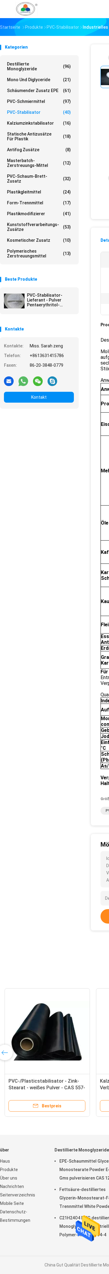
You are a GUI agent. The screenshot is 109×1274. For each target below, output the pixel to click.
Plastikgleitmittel (39, 192)
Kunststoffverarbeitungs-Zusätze (39, 227)
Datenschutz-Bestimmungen (15, 1216)
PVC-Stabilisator (39, 112)
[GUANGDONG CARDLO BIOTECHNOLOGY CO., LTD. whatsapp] (23, 381)
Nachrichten (12, 1186)
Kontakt (39, 397)
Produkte (9, 1169)
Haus (5, 1161)
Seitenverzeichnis (17, 1195)
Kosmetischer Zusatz (39, 240)
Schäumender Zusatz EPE (39, 90)
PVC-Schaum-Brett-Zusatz (39, 179)
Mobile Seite (12, 1203)
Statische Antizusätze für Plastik (39, 136)
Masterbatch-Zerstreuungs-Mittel (39, 163)
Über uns (8, 1178)
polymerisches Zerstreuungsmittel (39, 253)
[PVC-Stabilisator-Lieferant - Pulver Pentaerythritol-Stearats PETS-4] (14, 301)
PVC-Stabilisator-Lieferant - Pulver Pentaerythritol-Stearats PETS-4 (44, 300)
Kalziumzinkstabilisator (39, 123)
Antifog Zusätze (39, 149)
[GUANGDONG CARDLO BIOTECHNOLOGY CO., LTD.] (26, 9)
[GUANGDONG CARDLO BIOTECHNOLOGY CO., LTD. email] (9, 381)
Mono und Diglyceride (39, 79)
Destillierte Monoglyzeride (39, 66)
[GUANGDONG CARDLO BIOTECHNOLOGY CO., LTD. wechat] (38, 381)
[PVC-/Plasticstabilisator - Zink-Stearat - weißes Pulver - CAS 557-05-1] (47, 1030)
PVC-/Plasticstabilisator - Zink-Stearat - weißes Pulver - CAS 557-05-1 (46, 1087)
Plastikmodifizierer (39, 213)
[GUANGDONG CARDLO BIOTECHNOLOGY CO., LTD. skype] (52, 381)
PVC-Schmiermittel (39, 101)
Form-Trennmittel (39, 202)
